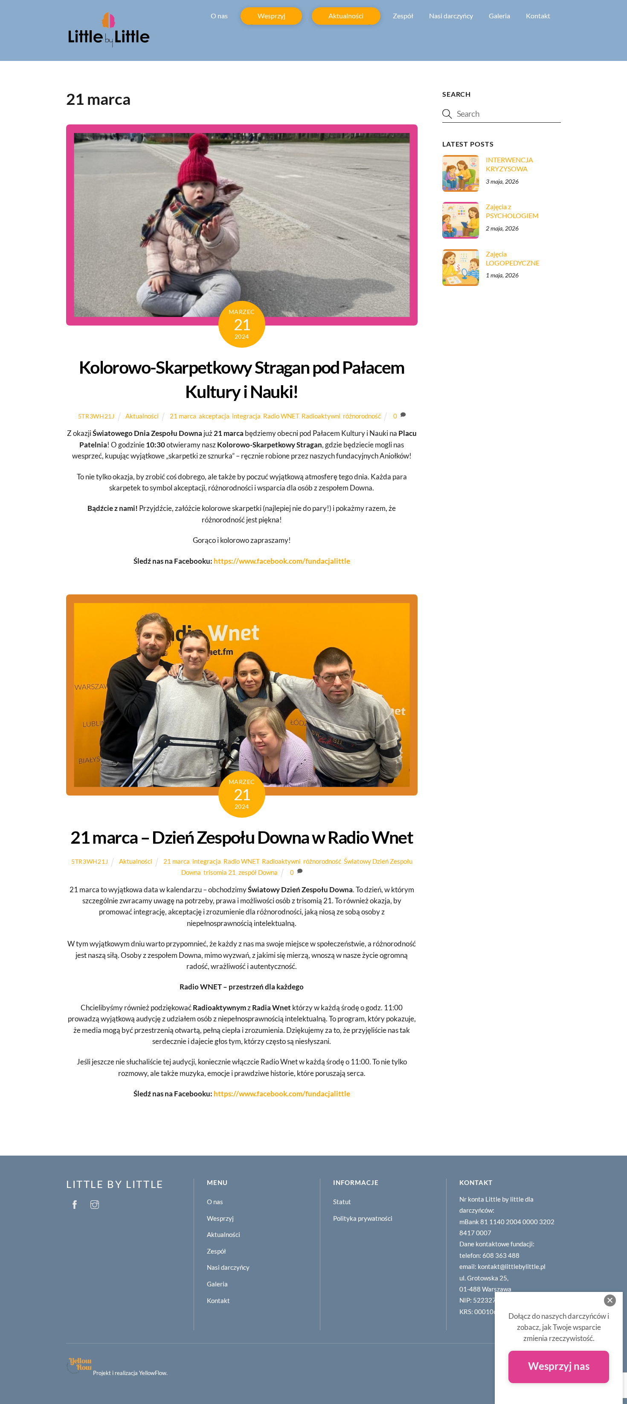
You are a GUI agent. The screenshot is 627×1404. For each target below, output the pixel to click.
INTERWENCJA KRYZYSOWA (509, 164)
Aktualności (345, 16)
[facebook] (74, 1203)
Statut (342, 1201)
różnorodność (362, 416)
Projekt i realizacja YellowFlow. (130, 1372)
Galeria (499, 16)
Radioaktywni (321, 416)
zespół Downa (258, 872)
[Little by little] (108, 45)
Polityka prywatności (362, 1218)
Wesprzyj (271, 16)
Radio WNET (281, 416)
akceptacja (214, 416)
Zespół (403, 16)
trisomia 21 (219, 872)
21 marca (183, 416)
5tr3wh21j (96, 416)
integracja (246, 416)
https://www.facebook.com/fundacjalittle (282, 560)
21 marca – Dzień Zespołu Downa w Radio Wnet (241, 837)
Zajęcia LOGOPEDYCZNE (513, 258)
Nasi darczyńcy (451, 16)
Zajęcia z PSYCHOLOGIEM (512, 210)
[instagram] (94, 1203)
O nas (219, 16)
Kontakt (538, 16)
